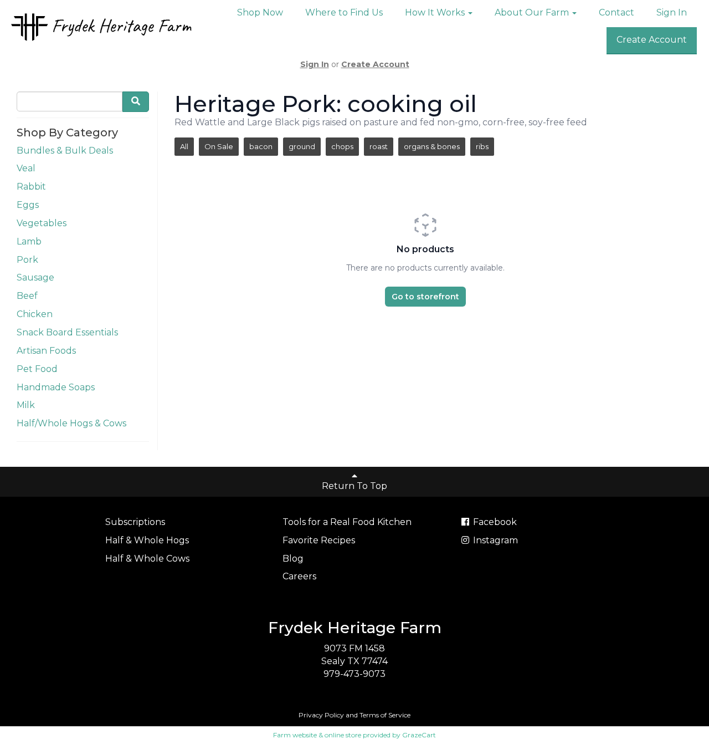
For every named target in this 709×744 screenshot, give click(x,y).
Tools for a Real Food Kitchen (347, 522)
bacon (261, 146)
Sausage (35, 277)
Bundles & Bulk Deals (65, 150)
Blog (293, 558)
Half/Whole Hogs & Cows (71, 423)
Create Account (651, 39)
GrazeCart (419, 735)
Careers (299, 576)
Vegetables (41, 223)
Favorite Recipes (318, 540)
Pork (27, 259)
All (184, 146)
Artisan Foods (46, 350)
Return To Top (354, 486)
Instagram (494, 540)
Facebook (494, 522)
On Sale (218, 146)
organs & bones (432, 146)
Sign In (671, 12)
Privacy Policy (321, 715)
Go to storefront (425, 297)
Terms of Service (384, 715)
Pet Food (37, 369)
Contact (616, 12)
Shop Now (260, 12)
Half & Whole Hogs (147, 540)
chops (342, 146)
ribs (482, 146)
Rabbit (31, 186)
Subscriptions (135, 522)
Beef (27, 296)
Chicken (35, 314)
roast (378, 146)
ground (302, 146)
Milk (26, 405)
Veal (26, 168)
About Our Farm (533, 12)
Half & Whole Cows (147, 558)
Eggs (28, 205)
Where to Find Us (344, 12)
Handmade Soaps (56, 387)
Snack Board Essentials (67, 332)
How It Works (436, 12)
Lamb (29, 241)
